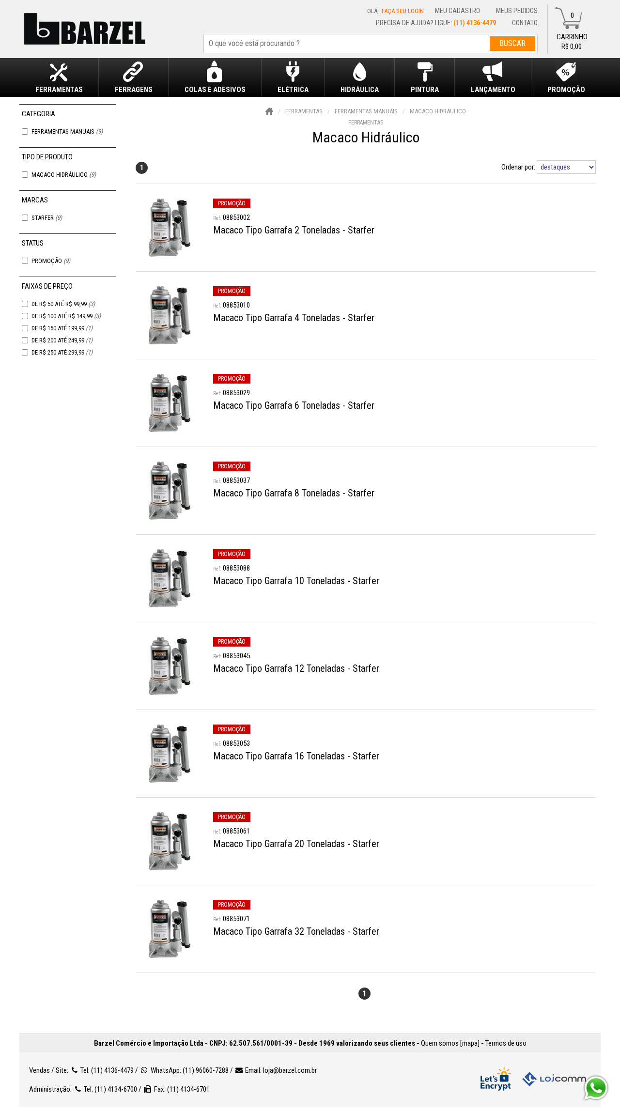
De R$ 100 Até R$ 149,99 (66, 316)
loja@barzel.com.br (290, 1070)
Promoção (50, 260)
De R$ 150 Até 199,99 (62, 328)
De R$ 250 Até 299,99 (62, 352)
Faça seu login (403, 11)
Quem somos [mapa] (450, 1043)
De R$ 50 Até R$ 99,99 (63, 304)
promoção (232, 203)
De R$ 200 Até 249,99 (62, 340)
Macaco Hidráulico (63, 174)
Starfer (46, 217)
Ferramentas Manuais (67, 131)
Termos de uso (506, 1043)
